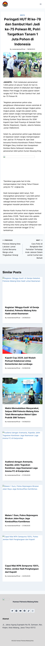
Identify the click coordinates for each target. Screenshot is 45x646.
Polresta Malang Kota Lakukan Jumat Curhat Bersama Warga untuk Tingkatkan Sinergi (11, 247)
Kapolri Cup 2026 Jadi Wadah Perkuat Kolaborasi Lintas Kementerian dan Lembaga (20, 361)
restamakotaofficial (18, 49)
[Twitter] (12, 611)
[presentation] (22, 290)
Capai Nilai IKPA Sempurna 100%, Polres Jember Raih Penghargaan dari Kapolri (22, 568)
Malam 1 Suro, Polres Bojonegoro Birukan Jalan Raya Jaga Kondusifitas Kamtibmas (21, 518)
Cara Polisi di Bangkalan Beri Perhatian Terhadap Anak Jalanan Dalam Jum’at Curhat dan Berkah (33, 249)
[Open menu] (40, 4)
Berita (22, 15)
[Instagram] (16, 611)
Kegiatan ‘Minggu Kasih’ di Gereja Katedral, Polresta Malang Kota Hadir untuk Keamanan (22, 310)
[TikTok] (28, 611)
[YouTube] (20, 611)
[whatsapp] (33, 611)
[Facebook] (24, 611)
